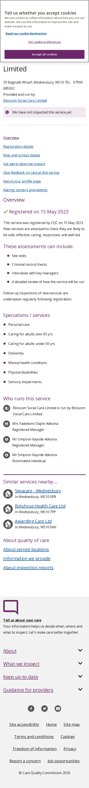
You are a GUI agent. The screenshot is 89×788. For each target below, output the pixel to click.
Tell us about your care (22, 620)
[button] (44, 651)
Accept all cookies (44, 54)
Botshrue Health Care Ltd (40, 506)
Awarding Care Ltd (33, 521)
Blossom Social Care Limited (25, 100)
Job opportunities (64, 760)
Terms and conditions (34, 736)
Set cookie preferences (44, 42)
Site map (72, 724)
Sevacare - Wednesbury (38, 491)
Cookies (68, 736)
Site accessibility (24, 724)
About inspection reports (28, 567)
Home (51, 724)
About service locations (26, 549)
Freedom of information (34, 748)
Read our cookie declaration (26, 33)
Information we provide (26, 558)
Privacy (70, 748)
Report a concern (24, 760)
